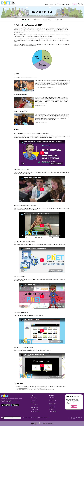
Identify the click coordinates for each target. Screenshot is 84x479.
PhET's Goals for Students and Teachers (44, 87)
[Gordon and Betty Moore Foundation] (34, 423)
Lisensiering (51, 407)
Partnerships (52, 406)
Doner (75, 4)
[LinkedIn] (74, 418)
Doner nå (73, 406)
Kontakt (51, 399)
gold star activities (22, 388)
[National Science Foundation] (39, 423)
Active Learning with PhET (41, 122)
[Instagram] (71, 418)
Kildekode (51, 409)
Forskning (33, 400)
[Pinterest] (77, 418)
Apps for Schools (35, 411)
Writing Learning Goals (40, 105)
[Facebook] (69, 418)
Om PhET (33, 397)
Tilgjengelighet (52, 400)
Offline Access (34, 409)
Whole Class (36, 19)
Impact (33, 402)
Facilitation (58, 19)
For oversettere (52, 411)
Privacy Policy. (47, 417)
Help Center (51, 397)
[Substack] (82, 418)
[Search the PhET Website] (79, 4)
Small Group (47, 19)
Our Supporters (34, 404)
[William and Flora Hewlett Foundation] (47, 423)
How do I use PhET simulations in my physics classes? (41, 389)
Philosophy (25, 19)
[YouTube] (79, 418)
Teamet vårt (34, 399)
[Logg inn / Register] (82, 4)
